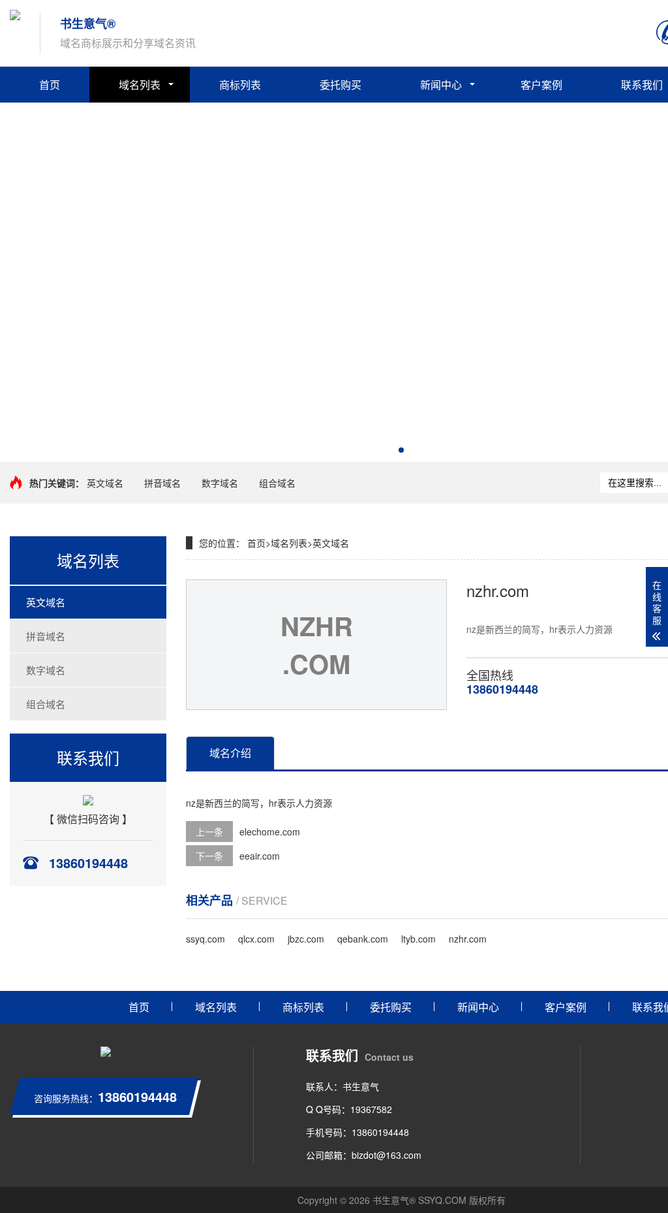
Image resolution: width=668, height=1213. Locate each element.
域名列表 (139, 84)
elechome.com (269, 831)
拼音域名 (162, 482)
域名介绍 (230, 752)
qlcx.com (256, 938)
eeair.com (259, 855)
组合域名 (277, 482)
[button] (401, 450)
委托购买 (340, 84)
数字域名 (220, 482)
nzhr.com (468, 938)
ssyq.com (205, 938)
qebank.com (362, 938)
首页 (49, 84)
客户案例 (541, 84)
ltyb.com (418, 938)
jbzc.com (306, 938)
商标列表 (240, 84)
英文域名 (105, 482)
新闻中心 (441, 84)
